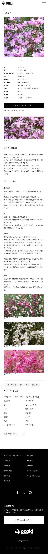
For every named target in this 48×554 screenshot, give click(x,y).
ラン (5, 405)
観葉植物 (7, 401)
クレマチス (29, 401)
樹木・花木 (29, 409)
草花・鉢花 (29, 425)
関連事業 (30, 460)
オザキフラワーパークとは (13, 455)
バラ (5, 409)
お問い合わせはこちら (24, 520)
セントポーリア (30, 405)
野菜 (5, 421)
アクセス (7, 481)
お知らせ (7, 476)
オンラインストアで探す (24, 105)
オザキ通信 (8, 471)
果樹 (5, 413)
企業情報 (30, 455)
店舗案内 (7, 460)
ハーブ (27, 417)
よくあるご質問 (32, 471)
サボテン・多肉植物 (32, 397)
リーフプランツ (9, 425)
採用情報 (30, 466)
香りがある (35, 385)
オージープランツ (10, 385)
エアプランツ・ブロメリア (13, 397)
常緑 (27, 385)
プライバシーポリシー (34, 476)
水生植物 (28, 413)
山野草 (6, 417)
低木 (21, 385)
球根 (26, 421)
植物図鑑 (7, 466)
